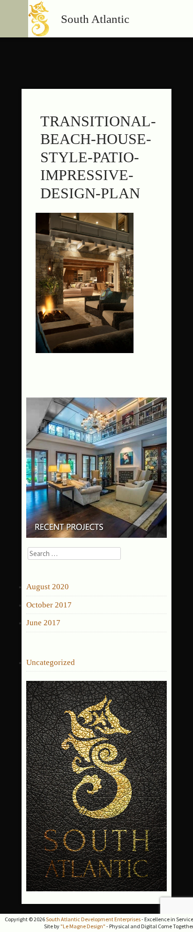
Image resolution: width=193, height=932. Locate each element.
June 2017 (43, 622)
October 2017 (49, 604)
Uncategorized (50, 662)
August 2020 (47, 586)
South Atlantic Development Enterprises (93, 919)
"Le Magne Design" (82, 926)
